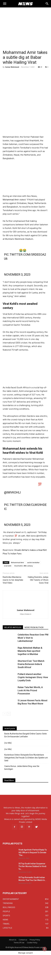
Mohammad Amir (11, 199)
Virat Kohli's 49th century (23, 566)
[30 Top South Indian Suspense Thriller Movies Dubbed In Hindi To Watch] (9, 867)
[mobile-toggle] (4, 3)
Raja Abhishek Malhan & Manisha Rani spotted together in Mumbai (30, 650)
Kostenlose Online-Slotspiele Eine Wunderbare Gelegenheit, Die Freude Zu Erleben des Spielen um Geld (26, 758)
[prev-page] (4, 713)
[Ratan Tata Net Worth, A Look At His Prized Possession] (9, 690)
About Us (12, 940)
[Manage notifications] (44, 949)
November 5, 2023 (17, 524)
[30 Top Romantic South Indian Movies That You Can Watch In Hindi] (9, 881)
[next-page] (8, 713)
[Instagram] (22, 827)
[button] (47, 3)
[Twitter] (36, 827)
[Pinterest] (29, 827)
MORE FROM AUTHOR (34, 627)
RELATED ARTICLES (12, 627)
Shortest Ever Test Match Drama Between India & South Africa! (31, 664)
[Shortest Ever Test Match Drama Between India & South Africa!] (9, 664)
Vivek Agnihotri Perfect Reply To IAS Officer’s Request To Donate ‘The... (32, 852)
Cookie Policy (32, 942)
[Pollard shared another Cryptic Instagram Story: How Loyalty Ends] (9, 677)
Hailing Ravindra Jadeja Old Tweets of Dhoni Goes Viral (38, 580)
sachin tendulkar (33, 562)
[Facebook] (14, 827)
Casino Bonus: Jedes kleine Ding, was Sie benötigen (21, 767)
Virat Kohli (34, 140)
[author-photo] (25, 606)
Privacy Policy (35, 940)
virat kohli (7, 566)
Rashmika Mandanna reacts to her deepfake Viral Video (13, 580)
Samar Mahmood (12, 67)
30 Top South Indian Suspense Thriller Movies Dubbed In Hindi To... (32, 866)
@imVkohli (12, 492)
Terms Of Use (19, 942)
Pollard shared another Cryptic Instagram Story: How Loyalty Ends (33, 677)
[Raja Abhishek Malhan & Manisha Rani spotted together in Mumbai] (9, 651)
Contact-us (23, 940)
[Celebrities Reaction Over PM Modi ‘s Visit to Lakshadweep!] (9, 638)
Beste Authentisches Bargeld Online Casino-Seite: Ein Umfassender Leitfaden (25, 735)
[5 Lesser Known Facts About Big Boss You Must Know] (9, 703)
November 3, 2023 (17, 274)
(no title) (8, 743)
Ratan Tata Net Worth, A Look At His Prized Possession (30, 690)
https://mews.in (25, 614)
